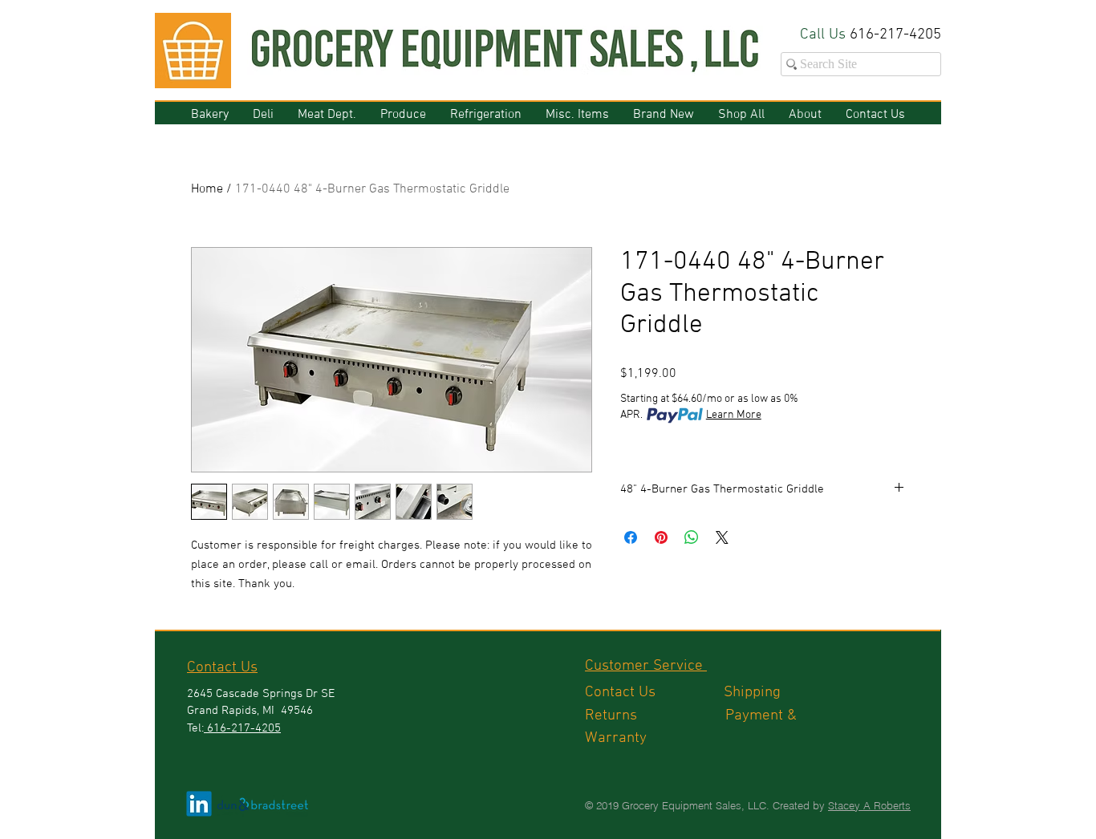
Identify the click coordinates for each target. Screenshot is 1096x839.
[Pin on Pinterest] (661, 537)
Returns (655, 716)
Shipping (754, 692)
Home (207, 189)
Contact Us (654, 692)
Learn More (733, 415)
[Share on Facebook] (630, 537)
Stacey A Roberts (869, 805)
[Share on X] (722, 537)
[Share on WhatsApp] (691, 537)
